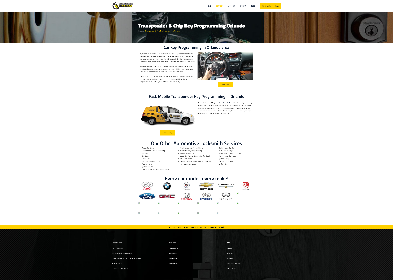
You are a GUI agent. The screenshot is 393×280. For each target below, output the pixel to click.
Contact (243, 6)
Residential (173, 258)
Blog (253, 6)
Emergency (173, 263)
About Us (231, 6)
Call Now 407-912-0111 (270, 6)
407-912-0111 (117, 248)
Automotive (173, 248)
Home (209, 6)
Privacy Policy (117, 263)
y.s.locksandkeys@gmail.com (122, 253)
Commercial (173, 253)
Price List (230, 253)
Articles (229, 248)
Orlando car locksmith (226, 103)
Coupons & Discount (234, 263)
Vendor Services (232, 268)
